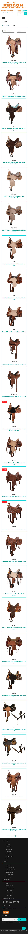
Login (20, 10)
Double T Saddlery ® (10, 869)
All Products (8, 851)
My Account (5, 915)
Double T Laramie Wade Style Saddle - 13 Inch (14, 496)
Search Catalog (9, 849)
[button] (24, 928)
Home (3, 25)
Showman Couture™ (10, 867)
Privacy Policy (9, 895)
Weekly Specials (9, 856)
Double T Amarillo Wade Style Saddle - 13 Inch (14, 529)
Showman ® (8, 865)
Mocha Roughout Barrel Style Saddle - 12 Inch (14, 364)
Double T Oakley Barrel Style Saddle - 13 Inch (14, 96)
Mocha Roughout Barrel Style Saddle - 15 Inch (14, 396)
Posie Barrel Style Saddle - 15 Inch (14, 797)
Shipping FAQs (9, 890)
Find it (21, 919)
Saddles (8, 25)
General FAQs (9, 883)
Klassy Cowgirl (9, 877)
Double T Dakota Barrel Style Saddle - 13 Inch (14, 331)
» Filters (4, 21)
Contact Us (8, 846)
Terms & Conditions (10, 892)
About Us (8, 844)
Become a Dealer (9, 885)
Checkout (24, 10)
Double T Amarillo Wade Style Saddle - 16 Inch (14, 561)
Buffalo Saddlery (9, 872)
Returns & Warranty (10, 888)
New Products (9, 854)
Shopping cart (12, 908)
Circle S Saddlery (9, 874)
